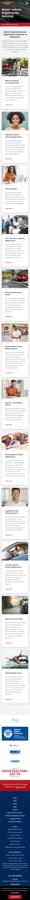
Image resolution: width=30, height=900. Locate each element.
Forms (15, 804)
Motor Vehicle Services (15, 829)
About (15, 798)
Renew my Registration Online (15, 816)
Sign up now (20, 786)
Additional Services (15, 844)
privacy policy (15, 892)
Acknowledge (15, 897)
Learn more (8, 105)
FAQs (15, 801)
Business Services (15, 835)
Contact (15, 810)
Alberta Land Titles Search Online (15, 847)
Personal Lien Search (15, 821)
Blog (15, 807)
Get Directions (15, 884)
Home (3, 24)
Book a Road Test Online (15, 813)
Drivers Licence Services (15, 832)
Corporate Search (15, 819)
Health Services (15, 841)
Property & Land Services (15, 838)
